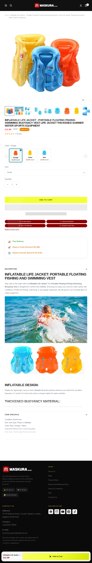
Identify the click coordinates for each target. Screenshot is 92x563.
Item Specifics (12, 415)
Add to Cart (57, 556)
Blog (50, 476)
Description (11, 269)
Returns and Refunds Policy (58, 484)
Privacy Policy (53, 480)
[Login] (81, 6)
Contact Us (52, 497)
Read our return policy (12, 229)
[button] (46, 207)
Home (7, 15)
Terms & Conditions (55, 489)
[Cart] (86, 5)
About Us (51, 471)
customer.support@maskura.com (14, 533)
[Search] (11, 5)
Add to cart (46, 200)
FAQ (49, 493)
